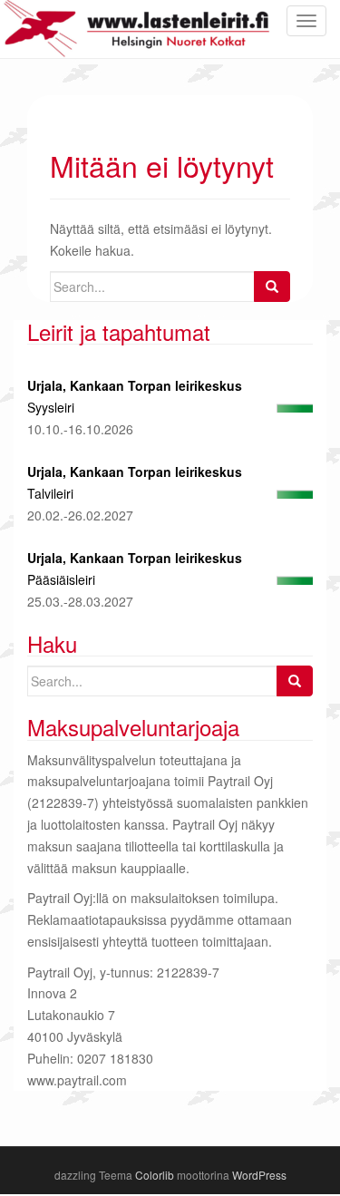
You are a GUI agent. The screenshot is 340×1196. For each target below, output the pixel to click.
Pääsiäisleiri (61, 579)
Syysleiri (50, 407)
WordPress (259, 1174)
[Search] (272, 286)
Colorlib (154, 1174)
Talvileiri (50, 493)
